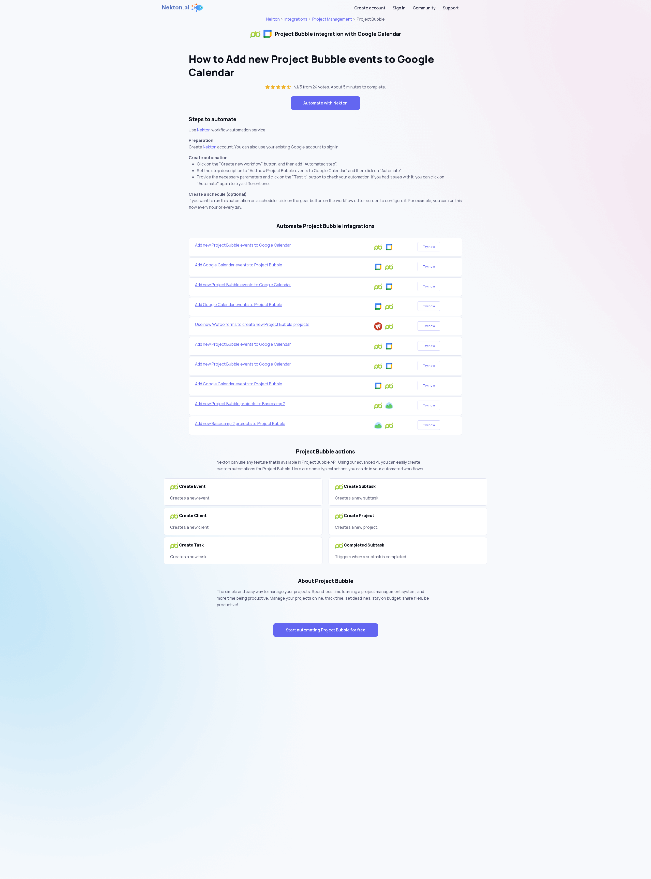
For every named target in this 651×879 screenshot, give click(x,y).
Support (451, 8)
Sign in (399, 8)
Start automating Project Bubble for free (325, 630)
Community (424, 8)
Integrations (296, 19)
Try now (429, 247)
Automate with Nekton (325, 103)
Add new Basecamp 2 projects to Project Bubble (240, 423)
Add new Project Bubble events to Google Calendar (243, 245)
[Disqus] (325, 731)
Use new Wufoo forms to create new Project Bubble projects (252, 324)
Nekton (273, 19)
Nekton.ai (175, 7)
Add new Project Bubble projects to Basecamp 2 (240, 403)
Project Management (332, 19)
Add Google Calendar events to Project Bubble (238, 265)
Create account (370, 8)
